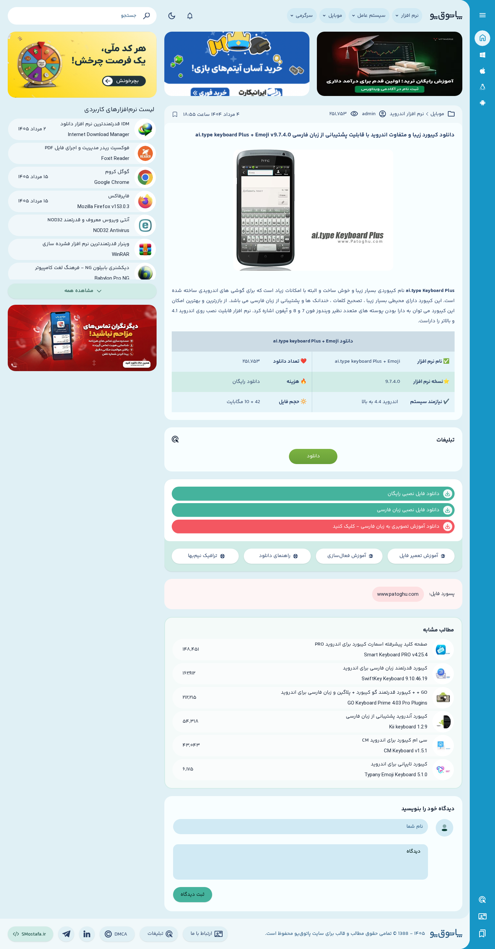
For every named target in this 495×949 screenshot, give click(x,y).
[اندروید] (482, 102)
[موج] (389, 65)
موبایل (437, 114)
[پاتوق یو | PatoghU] (446, 15)
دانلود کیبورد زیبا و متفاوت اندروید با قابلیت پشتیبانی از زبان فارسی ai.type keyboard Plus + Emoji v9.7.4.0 (325, 135)
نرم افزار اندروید (407, 114)
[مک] (482, 71)
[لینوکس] (482, 87)
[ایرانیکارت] (236, 65)
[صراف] (82, 65)
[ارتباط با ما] (482, 916)
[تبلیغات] (482, 899)
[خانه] (482, 38)
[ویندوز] (482, 55)
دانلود (313, 456)
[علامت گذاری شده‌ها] (482, 934)
